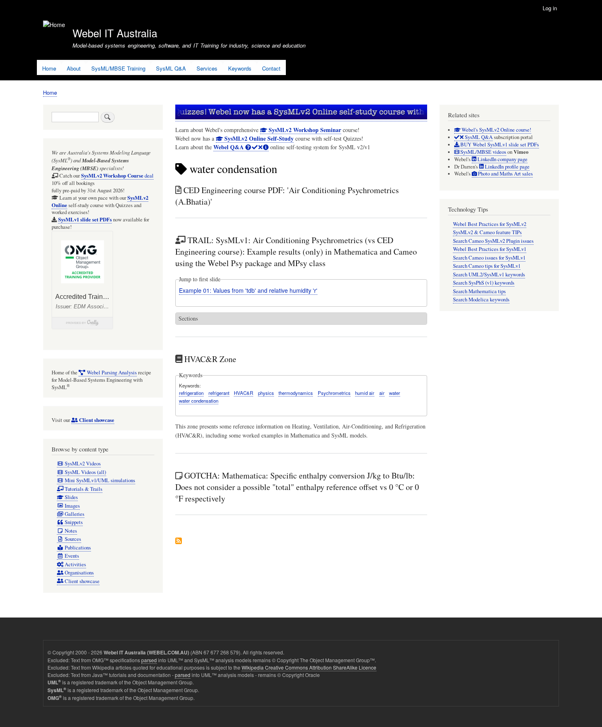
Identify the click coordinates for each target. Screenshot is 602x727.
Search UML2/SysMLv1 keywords (489, 274)
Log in (550, 8)
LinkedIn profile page (507, 166)
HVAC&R (243, 393)
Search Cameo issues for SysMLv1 (489, 257)
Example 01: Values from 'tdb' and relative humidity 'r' (248, 290)
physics (266, 393)
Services (207, 68)
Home (49, 68)
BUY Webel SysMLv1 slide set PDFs (499, 144)
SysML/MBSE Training (118, 68)
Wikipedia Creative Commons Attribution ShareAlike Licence (309, 667)
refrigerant (218, 393)
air (382, 393)
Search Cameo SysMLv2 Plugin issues (493, 240)
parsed (149, 659)
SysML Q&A (171, 68)
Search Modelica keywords (481, 299)
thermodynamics (295, 393)
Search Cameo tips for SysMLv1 (487, 265)
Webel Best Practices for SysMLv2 (489, 224)
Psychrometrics (334, 393)
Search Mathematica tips (479, 291)
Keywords (239, 68)
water (394, 393)
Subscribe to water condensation (178, 541)
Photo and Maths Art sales (505, 173)
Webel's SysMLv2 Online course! (495, 129)
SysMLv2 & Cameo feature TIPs (487, 232)
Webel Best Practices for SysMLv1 (489, 249)
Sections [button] (188, 318)
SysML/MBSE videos (482, 151)
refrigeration (191, 393)
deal (117, 175)
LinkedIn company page (501, 159)
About (74, 68)
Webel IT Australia (114, 32)
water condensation (198, 400)
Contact (271, 68)
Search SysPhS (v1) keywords (483, 282)
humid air (364, 393)
